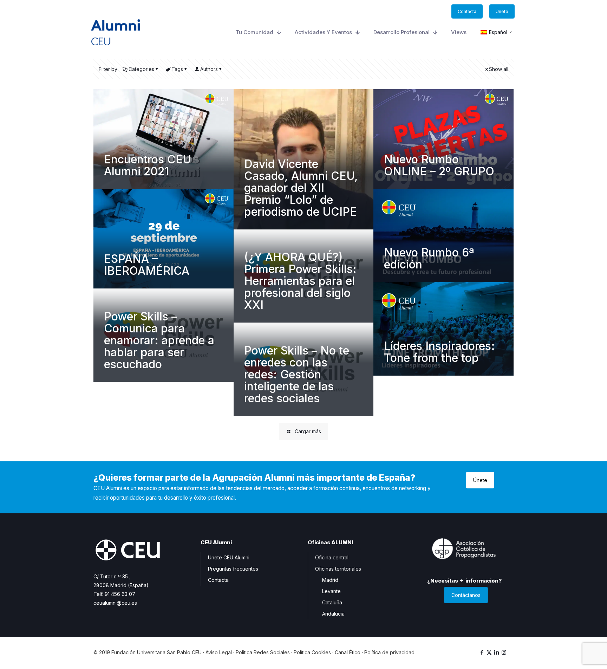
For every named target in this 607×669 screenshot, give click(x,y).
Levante (331, 591)
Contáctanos (466, 595)
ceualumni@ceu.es (115, 603)
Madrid (330, 580)
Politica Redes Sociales (263, 652)
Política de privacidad (389, 652)
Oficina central (331, 557)
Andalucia (333, 614)
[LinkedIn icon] (496, 652)
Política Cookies (312, 652)
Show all (498, 69)
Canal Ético (347, 652)
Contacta (218, 580)
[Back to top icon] (573, 654)
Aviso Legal (218, 652)
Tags (177, 69)
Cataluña (332, 602)
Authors (209, 69)
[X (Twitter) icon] (489, 652)
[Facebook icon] (481, 652)
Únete (480, 480)
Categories (141, 69)
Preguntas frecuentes (233, 569)
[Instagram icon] (504, 652)
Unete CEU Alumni (228, 557)
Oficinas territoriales (338, 569)
